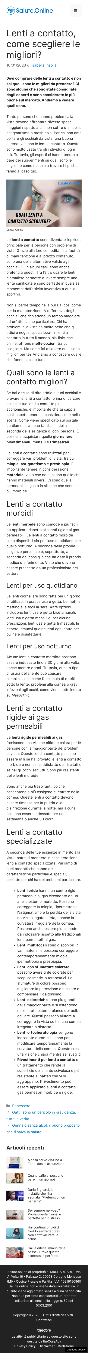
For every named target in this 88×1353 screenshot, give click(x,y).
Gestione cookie (76, 1349)
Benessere (21, 1106)
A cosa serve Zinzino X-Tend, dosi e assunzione (46, 1162)
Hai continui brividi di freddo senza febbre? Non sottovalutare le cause (44, 1233)
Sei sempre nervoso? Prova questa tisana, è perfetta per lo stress (44, 1214)
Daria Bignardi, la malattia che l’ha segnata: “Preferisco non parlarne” (46, 1195)
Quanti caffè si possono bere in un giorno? (45, 1177)
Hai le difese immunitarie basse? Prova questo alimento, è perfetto (46, 1252)
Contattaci (44, 1320)
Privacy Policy (24, 1346)
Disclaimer (47, 1346)
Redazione (66, 1346)
